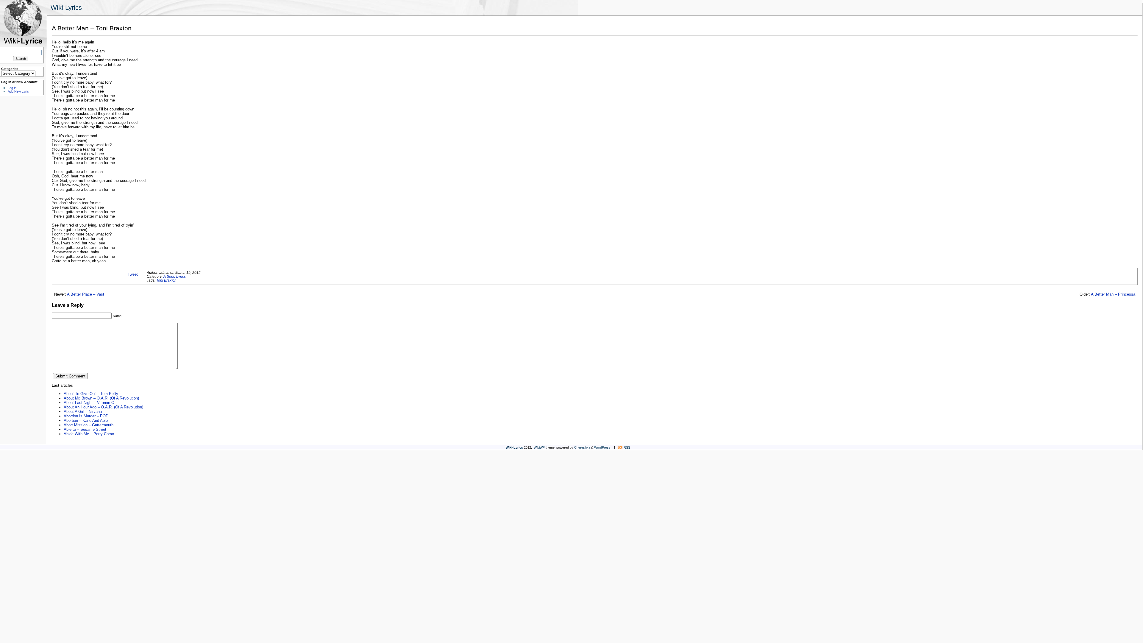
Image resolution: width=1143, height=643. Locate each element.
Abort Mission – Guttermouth (88, 425)
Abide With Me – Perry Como (89, 434)
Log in (12, 88)
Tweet (133, 274)
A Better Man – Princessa (1113, 294)
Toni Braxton (166, 280)
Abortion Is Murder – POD (86, 416)
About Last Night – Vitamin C (89, 402)
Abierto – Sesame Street (85, 429)
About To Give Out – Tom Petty (91, 393)
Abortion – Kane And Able (86, 420)
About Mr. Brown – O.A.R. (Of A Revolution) (101, 398)
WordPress (602, 447)
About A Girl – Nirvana (83, 411)
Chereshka (582, 447)
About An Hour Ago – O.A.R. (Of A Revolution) (103, 407)
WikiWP (539, 447)
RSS (627, 447)
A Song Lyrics (174, 276)
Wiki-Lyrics (66, 7)
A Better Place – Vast (85, 294)
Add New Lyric (18, 91)
